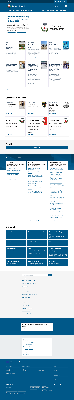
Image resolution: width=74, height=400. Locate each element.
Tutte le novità (10, 89)
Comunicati (56, 370)
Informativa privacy (45, 387)
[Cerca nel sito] (66, 6)
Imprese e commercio (41, 369)
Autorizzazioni (24, 370)
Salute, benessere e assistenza (43, 372)
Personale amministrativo (10, 373)
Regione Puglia (9, 1)
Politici (7, 372)
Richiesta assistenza (33, 389)
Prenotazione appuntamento (35, 386)
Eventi (55, 379)
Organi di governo (9, 369)
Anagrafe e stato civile (26, 369)
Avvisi (55, 372)
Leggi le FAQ (32, 384)
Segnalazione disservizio (34, 387)
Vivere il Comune (28, 10)
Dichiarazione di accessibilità (47, 390)
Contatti (43, 10)
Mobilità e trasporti (41, 370)
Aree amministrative (50, 10)
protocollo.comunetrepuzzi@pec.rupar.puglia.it (16, 393)
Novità (17, 10)
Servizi (22, 10)
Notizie (55, 369)
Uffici (57, 10)
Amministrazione (11, 10)
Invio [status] (50, 275)
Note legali (44, 389)
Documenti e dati (9, 374)
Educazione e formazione (26, 372)
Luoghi (55, 378)
